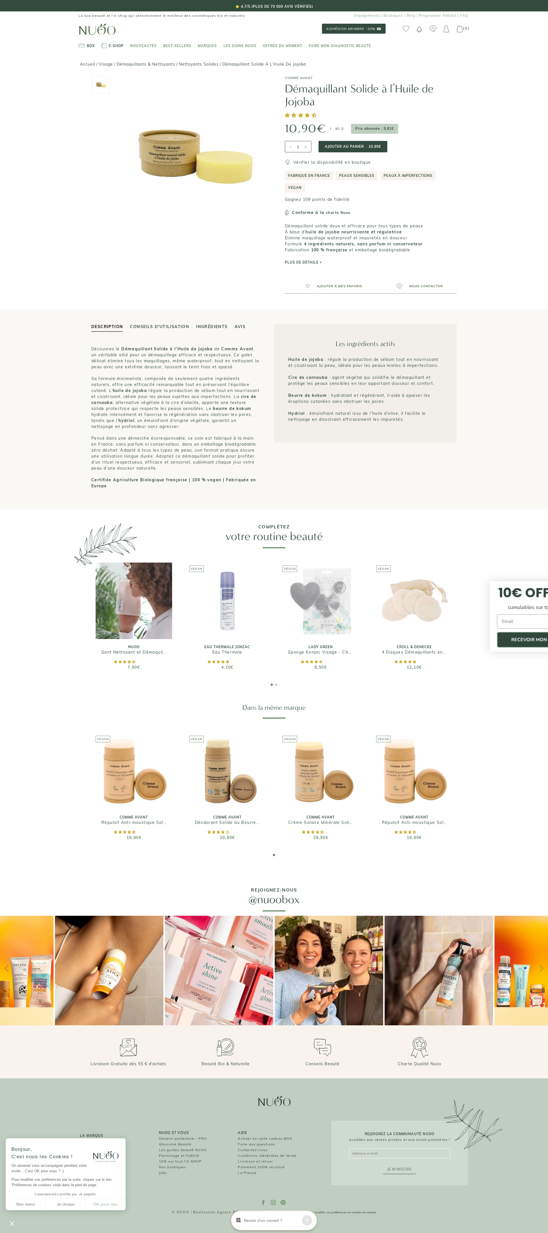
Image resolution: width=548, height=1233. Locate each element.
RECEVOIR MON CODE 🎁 (492, 640)
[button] (302, 116)
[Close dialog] (537, 586)
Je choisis (65, 1204)
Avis (240, 326)
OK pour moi (105, 1204)
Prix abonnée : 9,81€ (374, 128)
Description (107, 326)
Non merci (25, 1204)
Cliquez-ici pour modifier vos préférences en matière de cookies (334, 1212)
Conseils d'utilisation (159, 326)
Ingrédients (211, 326)
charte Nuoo (338, 213)
